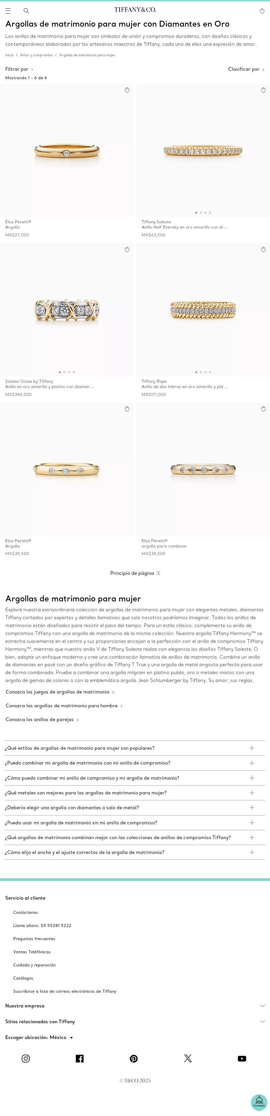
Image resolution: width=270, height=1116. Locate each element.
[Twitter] (189, 1058)
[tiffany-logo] (135, 11)
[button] (8, 10)
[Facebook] (81, 1058)
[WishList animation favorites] (262, 11)
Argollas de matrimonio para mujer (87, 55)
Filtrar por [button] (16, 69)
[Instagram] (27, 1058)
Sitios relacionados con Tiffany (40, 1022)
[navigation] (8, 10)
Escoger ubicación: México (36, 1037)
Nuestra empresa (24, 1006)
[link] (135, 748)
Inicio (9, 55)
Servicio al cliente (25, 898)
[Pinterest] (135, 1058)
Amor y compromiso (36, 55)
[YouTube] (243, 1058)
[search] (26, 10)
